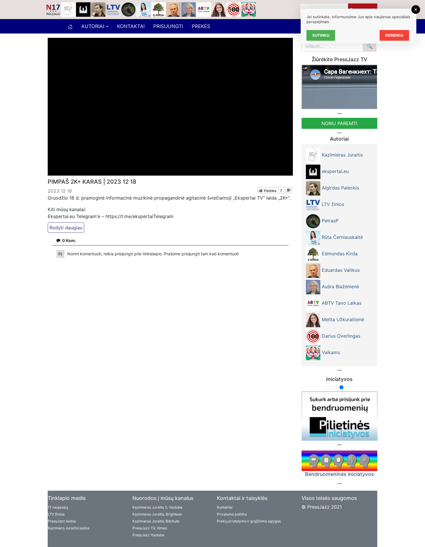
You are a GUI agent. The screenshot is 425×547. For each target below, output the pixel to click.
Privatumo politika (232, 514)
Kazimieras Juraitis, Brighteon (157, 514)
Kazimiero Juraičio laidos (68, 528)
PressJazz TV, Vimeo (149, 528)
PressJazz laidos (62, 521)
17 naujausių (58, 507)
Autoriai (93, 26)
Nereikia (394, 35)
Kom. (69, 240)
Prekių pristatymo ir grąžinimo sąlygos (249, 521)
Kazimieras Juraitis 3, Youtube (157, 507)
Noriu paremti (339, 123)
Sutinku (320, 35)
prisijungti (191, 253)
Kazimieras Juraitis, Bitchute (155, 521)
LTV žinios (56, 514)
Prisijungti (168, 26)
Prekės (201, 26)
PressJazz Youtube (148, 535)
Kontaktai (131, 26)
